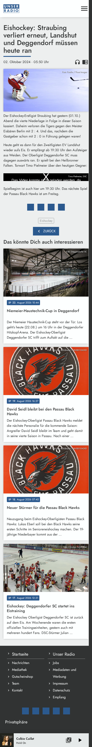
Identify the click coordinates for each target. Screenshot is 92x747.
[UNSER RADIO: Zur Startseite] (40, 8)
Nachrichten (20, 662)
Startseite (20, 654)
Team (15, 683)
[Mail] (25, 711)
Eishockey (46, 221)
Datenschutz (61, 690)
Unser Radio (64, 654)
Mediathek (19, 669)
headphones (77, 62)
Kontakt (17, 690)
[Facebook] (35, 711)
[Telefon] (56, 711)
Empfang (59, 697)
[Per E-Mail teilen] (61, 207)
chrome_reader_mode (85, 62)
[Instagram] (46, 711)
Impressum (60, 683)
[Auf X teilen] (40, 207)
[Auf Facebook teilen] (30, 207)
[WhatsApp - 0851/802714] (66, 711)
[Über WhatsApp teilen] (51, 207)
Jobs (56, 662)
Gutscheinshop (22, 676)
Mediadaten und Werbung (64, 673)
